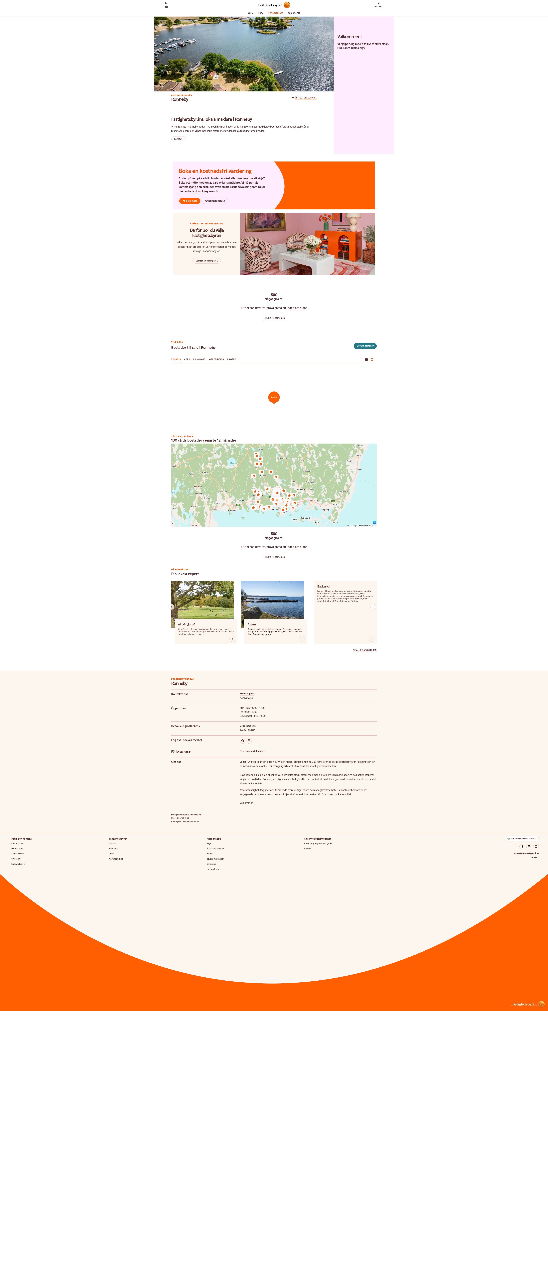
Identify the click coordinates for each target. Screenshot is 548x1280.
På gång (231, 359)
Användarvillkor (116, 859)
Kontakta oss (17, 843)
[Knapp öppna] (232, 639)
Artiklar (210, 854)
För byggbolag (213, 869)
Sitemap (533, 857)
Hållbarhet (113, 848)
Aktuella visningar (194, 359)
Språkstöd (211, 864)
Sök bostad (294, 13)
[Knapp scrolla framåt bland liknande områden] (373, 607)
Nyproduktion (216, 359)
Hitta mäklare (275, 13)
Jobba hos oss (17, 854)
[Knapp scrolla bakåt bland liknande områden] (171, 607)
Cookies (307, 848)
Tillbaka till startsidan (274, 318)
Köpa (260, 13)
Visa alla (176, 359)
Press (111, 854)
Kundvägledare (18, 864)
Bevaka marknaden (215, 859)
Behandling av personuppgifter (318, 843)
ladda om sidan (297, 308)
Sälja (251, 13)
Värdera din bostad (215, 848)
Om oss (112, 843)
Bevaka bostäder (365, 345)
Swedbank (16, 859)
